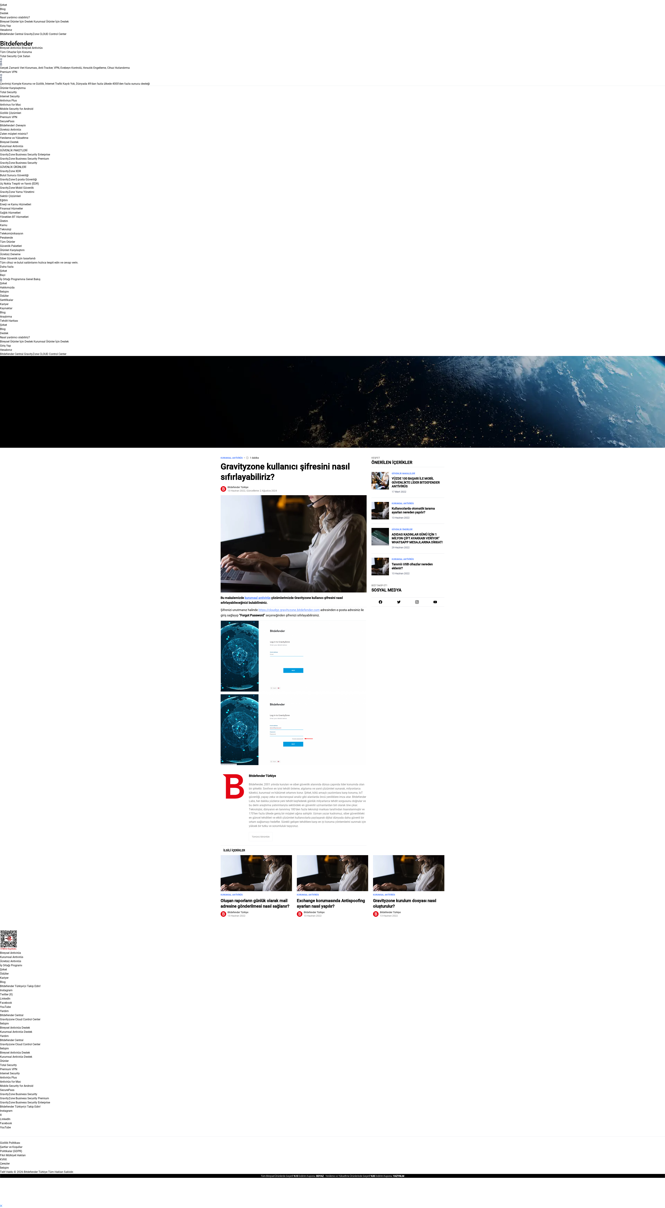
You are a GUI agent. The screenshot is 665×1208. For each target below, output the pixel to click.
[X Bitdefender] (399, 602)
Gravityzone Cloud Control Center (20, 1019)
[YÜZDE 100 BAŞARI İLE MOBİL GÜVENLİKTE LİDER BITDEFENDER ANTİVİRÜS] (380, 482)
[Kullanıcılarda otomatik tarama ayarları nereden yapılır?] (380, 510)
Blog (3, 9)
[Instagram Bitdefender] (417, 602)
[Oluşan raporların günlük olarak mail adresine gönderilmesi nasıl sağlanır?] (256, 873)
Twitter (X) (6, 994)
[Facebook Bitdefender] (380, 602)
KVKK (3, 1159)
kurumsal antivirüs (258, 598)
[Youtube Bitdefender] (435, 602)
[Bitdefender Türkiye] (233, 786)
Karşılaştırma (17, 88)
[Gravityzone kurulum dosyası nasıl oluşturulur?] (408, 873)
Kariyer (4, 977)
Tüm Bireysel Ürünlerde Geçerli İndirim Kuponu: (288, 1176)
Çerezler (5, 1163)
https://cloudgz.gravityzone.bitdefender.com (289, 610)
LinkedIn (5, 998)
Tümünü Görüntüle (260, 836)
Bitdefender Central (11, 1015)
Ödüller (4, 973)
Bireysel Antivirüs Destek (15, 1027)
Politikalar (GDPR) (11, 1151)
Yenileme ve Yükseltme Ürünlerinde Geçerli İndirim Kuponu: (359, 1176)
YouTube (5, 1007)
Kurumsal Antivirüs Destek (16, 1031)
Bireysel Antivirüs (10, 48)
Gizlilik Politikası (10, 1142)
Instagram (6, 990)
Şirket (3, 5)
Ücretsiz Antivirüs (10, 961)
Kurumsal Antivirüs (11, 146)
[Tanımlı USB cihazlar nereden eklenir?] (380, 566)
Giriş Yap (5, 25)
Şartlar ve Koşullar (11, 1147)
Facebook (6, 1002)
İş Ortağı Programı (11, 965)
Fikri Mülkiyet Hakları (13, 1155)
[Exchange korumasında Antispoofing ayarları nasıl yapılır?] (332, 873)
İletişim (4, 1023)
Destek (4, 13)
